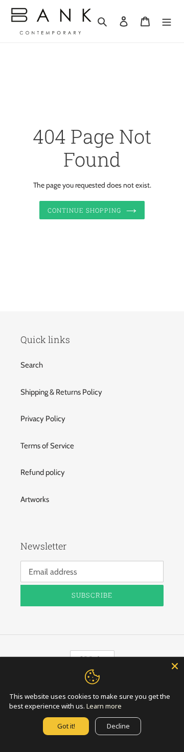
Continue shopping (84, 210)
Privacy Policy (42, 418)
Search (31, 365)
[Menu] (166, 21)
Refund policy (42, 472)
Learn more (104, 706)
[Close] (175, 666)
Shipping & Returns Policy (61, 392)
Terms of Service (47, 445)
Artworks (34, 499)
